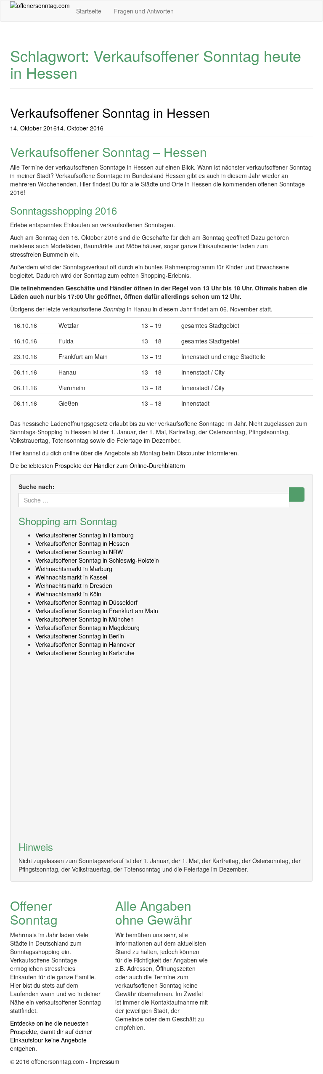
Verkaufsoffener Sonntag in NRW (79, 552)
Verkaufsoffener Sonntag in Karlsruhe (85, 653)
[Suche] (296, 494)
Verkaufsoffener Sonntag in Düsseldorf (86, 602)
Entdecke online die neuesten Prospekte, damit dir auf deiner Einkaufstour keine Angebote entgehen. (51, 1036)
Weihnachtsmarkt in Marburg (73, 568)
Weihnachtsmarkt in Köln (68, 594)
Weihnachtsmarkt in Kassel (71, 577)
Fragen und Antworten (144, 11)
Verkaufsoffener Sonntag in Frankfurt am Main (96, 610)
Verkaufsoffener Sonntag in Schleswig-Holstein (97, 560)
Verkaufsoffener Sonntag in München (84, 619)
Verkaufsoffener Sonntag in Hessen (110, 113)
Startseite (88, 11)
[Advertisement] (161, 747)
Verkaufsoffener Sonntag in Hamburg (84, 535)
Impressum (104, 1061)
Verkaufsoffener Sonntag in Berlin (79, 636)
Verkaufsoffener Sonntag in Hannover (85, 644)
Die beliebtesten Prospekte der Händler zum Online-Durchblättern (97, 465)
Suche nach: (37, 486)
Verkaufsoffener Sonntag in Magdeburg (87, 627)
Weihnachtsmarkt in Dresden (73, 585)
